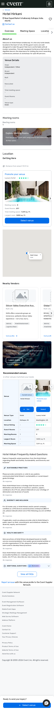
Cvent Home (6, 626)
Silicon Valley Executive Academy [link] (20, 305)
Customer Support (9, 633)
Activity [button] (8, 323)
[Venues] (49, 4)
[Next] (51, 31)
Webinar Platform (8, 620)
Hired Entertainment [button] (21, 323)
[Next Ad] (50, 198)
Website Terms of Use (10, 650)
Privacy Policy (7, 643)
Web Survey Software (10, 616)
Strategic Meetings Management (14, 613)
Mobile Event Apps (9, 609)
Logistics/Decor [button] (11, 327)
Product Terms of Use (10, 646)
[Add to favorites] (50, 19)
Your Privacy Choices (10, 637)
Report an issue (8, 582)
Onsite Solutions (8, 596)
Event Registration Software (13, 605)
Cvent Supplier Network (11, 592)
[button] (27, 253)
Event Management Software (13, 602)
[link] (20, 295)
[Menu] (3, 4)
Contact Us (6, 630)
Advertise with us (8, 654)
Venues (7, 10)
